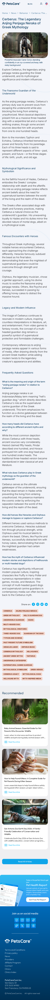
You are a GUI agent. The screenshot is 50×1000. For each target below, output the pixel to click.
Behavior (23, 13)
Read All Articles (25, 861)
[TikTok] (33, 920)
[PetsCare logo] (11, 3)
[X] (22, 926)
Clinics (8, 969)
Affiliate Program (13, 962)
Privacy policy (11, 953)
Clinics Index (10, 972)
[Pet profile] (41, 3)
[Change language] (46, 3)
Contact (9, 965)
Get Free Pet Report (37, 899)
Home (5, 13)
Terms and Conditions (15, 950)
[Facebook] (16, 920)
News (13, 13)
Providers (9, 959)
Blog (30, 4)
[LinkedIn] (28, 926)
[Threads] (33, 926)
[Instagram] (22, 920)
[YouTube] (28, 920)
